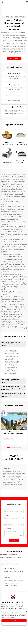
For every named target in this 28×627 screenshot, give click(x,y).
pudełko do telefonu (9, 568)
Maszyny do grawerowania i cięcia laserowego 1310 (6, 143)
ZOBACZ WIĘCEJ (8, 439)
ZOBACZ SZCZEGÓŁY (7, 135)
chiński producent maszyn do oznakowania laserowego (11, 584)
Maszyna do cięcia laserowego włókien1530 (21, 161)
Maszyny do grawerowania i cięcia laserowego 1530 (21, 143)
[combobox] (8, 524)
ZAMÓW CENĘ (14, 58)
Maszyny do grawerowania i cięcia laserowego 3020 (6, 161)
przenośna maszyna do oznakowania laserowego (13, 576)
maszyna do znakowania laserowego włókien (13, 572)
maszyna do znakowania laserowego (13, 580)
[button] (8, 447)
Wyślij (14, 540)
